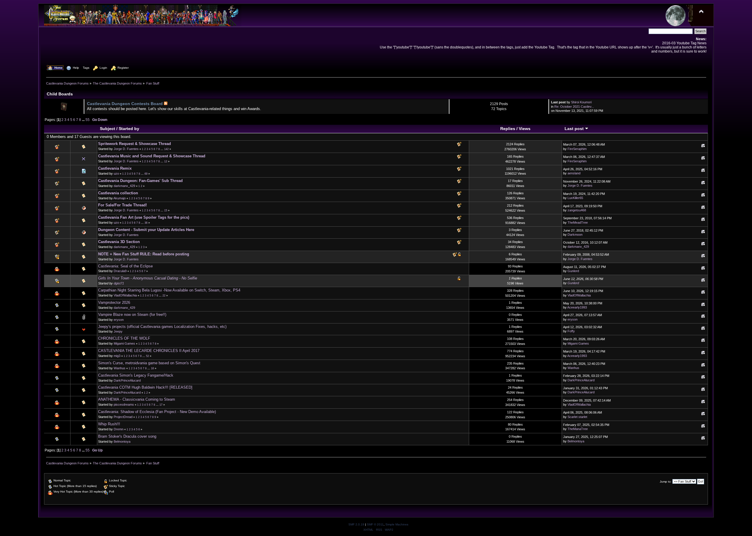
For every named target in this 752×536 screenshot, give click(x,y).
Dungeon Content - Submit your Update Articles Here (146, 229)
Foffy (571, 331)
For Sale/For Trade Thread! (122, 205)
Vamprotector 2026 (114, 302)
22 (163, 295)
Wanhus (119, 368)
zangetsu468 (577, 210)
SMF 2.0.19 (356, 524)
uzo (116, 173)
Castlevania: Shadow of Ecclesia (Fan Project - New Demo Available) (157, 411)
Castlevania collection (118, 193)
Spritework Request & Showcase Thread (134, 143)
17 (161, 404)
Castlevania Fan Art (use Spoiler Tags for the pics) (143, 217)
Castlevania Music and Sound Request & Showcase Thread (151, 156)
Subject (107, 129)
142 (166, 149)
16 (152, 368)
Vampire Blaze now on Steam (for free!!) (132, 314)
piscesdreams (124, 404)
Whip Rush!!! (109, 424)
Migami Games (124, 343)
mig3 (117, 356)
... (83, 120)
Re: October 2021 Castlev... (574, 106)
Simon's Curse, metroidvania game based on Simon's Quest (149, 363)
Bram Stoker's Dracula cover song (127, 436)
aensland (574, 173)
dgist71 (119, 283)
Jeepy (118, 331)
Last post (575, 129)
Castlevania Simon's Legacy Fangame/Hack (135, 375)
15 (165, 210)
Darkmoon (575, 234)
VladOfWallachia (125, 295)
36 (146, 222)
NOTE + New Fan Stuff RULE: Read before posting (143, 254)
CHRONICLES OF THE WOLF (124, 338)
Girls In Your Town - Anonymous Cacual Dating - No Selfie (147, 278)
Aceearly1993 (577, 307)
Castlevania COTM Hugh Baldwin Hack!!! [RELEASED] (145, 387)
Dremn (118, 429)
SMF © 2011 (375, 524)
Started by (129, 129)
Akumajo (119, 198)
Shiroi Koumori (581, 102)
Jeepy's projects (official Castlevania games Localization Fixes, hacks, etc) (162, 326)
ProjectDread (123, 417)
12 (165, 161)
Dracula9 (120, 271)
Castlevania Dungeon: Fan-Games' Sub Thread (140, 180)
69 (146, 173)
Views (525, 129)
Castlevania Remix (115, 168)
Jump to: (666, 481)
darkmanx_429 (124, 186)
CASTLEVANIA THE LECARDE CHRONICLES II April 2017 (148, 350)
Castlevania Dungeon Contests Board (125, 103)
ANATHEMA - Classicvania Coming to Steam (136, 399)
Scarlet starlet (577, 417)
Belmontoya (122, 441)
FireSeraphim (577, 149)
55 (87, 120)
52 (147, 356)
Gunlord (573, 271)
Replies (507, 129)
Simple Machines (396, 524)
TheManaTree (578, 429)
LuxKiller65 (575, 198)
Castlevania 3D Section (119, 242)
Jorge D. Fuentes (126, 149)
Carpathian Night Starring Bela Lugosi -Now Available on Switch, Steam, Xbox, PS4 (169, 290)
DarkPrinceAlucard (127, 380)
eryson (119, 319)
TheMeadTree (578, 222)
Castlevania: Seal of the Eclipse (125, 266)
